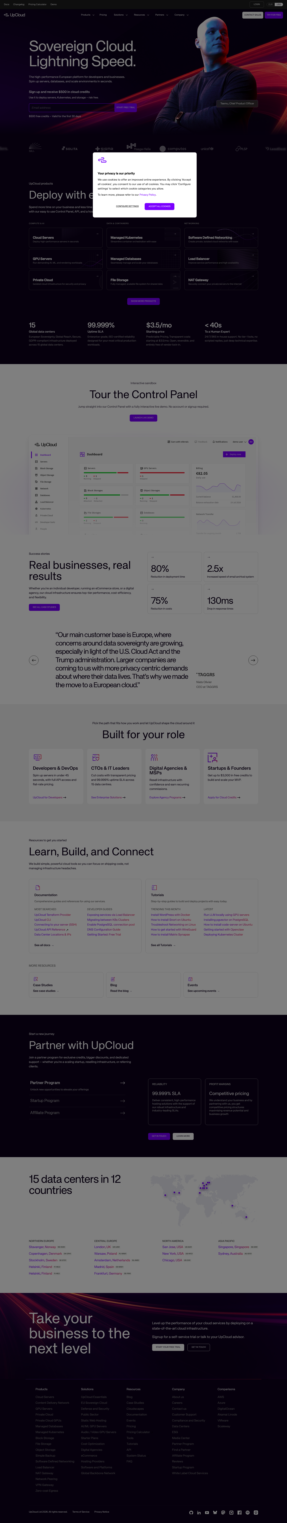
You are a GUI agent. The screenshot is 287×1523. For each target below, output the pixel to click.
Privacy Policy (148, 195)
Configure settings (127, 206)
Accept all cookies (159, 206)
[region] (145, 184)
